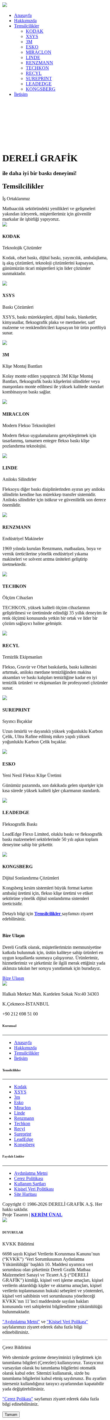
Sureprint (22, 1133)
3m (17, 1097)
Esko (18, 1102)
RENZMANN (39, 62)
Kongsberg (24, 1144)
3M (29, 41)
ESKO (32, 46)
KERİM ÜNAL (46, 1214)
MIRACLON (38, 52)
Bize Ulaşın (13, 978)
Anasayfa (23, 15)
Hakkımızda (25, 20)
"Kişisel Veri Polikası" (67, 1321)
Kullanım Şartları (30, 1183)
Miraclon (22, 1107)
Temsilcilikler (26, 25)
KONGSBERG (40, 89)
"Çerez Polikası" (17, 1398)
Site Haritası (25, 1194)
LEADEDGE (39, 83)
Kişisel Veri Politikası (34, 1188)
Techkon (22, 1123)
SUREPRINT (39, 78)
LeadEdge (23, 1139)
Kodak (20, 1086)
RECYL (34, 73)
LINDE (33, 57)
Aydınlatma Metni (31, 1173)
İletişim (21, 94)
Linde (19, 1112)
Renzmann (24, 1118)
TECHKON (37, 67)
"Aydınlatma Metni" (21, 1321)
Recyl (19, 1128)
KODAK (34, 31)
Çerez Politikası (28, 1178)
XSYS (32, 36)
